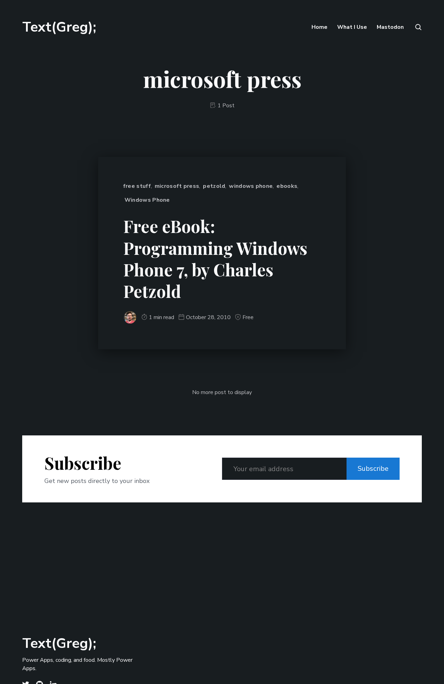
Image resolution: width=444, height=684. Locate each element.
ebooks (286, 186)
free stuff (137, 186)
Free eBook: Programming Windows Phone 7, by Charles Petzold (215, 258)
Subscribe (373, 468)
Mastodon (390, 27)
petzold (214, 186)
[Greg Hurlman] (130, 317)
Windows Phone (147, 200)
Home (319, 27)
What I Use (352, 27)
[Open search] (417, 27)
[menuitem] (319, 27)
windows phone (251, 186)
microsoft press (177, 186)
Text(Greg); (59, 27)
